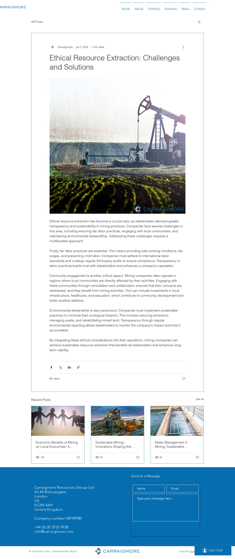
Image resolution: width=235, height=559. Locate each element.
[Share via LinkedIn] (69, 367)
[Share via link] (78, 367)
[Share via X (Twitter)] (60, 367)
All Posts (37, 21)
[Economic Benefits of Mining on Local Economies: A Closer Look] (57, 421)
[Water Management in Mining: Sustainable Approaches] (177, 421)
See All (200, 399)
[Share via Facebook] (51, 367)
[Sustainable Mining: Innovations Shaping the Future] (117, 421)
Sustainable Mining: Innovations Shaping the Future (113, 444)
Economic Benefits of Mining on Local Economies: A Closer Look (57, 444)
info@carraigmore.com (54, 531)
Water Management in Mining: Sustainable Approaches (171, 444)
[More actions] (183, 47)
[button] (199, 21)
